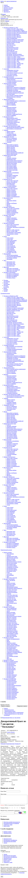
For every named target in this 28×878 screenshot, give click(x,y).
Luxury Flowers (11, 732)
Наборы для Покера (12, 203)
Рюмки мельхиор (11, 79)
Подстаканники (11, 184)
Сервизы (9, 593)
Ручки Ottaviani (10, 243)
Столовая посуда (11, 597)
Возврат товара (7, 831)
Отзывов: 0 (11, 741)
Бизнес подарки (6, 289)
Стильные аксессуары (12, 596)
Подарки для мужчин (7, 283)
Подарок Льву (10, 670)
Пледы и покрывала (12, 138)
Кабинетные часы (11, 159)
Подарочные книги (8, 116)
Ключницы (9, 174)
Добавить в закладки (6, 739)
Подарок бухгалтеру (12, 681)
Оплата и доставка (8, 7)
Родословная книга (11, 123)
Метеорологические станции (14, 162)
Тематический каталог (6, 550)
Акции (5, 842)
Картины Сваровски (12, 53)
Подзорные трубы (11, 571)
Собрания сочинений (12, 124)
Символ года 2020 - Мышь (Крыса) (15, 59)
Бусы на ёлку (10, 46)
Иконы (5, 143)
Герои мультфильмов (12, 38)
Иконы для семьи (11, 150)
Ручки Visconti (10, 248)
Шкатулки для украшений (13, 269)
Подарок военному (11, 682)
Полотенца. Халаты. (12, 139)
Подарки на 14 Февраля (13, 273)
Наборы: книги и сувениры (14, 119)
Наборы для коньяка (12, 194)
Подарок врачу (10, 684)
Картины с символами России (14, 114)
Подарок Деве (10, 666)
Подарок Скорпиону (12, 674)
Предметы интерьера (9, 223)
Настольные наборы (12, 167)
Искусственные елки (12, 51)
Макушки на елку (11, 45)
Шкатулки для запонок (12, 268)
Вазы (8, 640)
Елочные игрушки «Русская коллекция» (17, 33)
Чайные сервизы (11, 131)
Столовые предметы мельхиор (14, 80)
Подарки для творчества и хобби (12, 126)
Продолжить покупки (22, 706)
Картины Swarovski (12, 110)
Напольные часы (11, 261)
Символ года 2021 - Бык (13, 60)
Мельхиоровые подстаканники (14, 78)
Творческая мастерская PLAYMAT (15, 127)
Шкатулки (6, 267)
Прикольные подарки (12, 631)
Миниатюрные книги (12, 118)
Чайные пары (10, 132)
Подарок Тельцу (11, 677)
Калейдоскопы (10, 86)
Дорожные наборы (11, 210)
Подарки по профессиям (10, 678)
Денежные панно (11, 108)
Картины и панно (11, 560)
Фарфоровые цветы (12, 600)
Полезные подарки (11, 629)
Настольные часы (11, 264)
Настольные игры (8, 198)
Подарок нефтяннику (12, 689)
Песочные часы (10, 265)
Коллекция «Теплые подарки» (14, 54)
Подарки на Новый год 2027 (11, 27)
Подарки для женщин (7, 281)
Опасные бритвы (11, 214)
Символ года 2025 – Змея (13, 66)
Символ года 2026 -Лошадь (13, 67)
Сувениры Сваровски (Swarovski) (15, 92)
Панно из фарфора (11, 115)
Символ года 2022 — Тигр (13, 62)
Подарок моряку (11, 686)
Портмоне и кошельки (12, 175)
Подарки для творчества (13, 624)
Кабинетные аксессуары (10, 155)
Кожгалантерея (7, 171)
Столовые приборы (12, 82)
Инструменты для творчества (14, 128)
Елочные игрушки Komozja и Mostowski (17, 31)
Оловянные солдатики (12, 90)
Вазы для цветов (11, 580)
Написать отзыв (19, 741)
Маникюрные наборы (12, 587)
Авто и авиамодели (12, 608)
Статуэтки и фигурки (12, 595)
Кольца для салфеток (12, 182)
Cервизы (6, 130)
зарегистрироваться (11, 1)
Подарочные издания (12, 120)
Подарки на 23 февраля (12, 275)
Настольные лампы (11, 166)
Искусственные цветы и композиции (16, 100)
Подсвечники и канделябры (14, 232)
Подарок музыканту (12, 688)
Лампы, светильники (12, 644)
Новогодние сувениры (12, 49)
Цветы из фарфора (11, 104)
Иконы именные (11, 148)
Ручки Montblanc (11, 241)
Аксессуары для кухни (12, 180)
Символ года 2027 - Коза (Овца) (15, 29)
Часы (5, 260)
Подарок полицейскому (13, 692)
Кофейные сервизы (11, 135)
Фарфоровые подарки (12, 653)
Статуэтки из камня (12, 74)
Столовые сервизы (11, 134)
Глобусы (9, 156)
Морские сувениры (11, 164)
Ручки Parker (10, 244)
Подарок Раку (10, 673)
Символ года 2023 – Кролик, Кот (15, 63)
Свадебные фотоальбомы (13, 651)
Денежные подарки (12, 84)
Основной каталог (5, 293)
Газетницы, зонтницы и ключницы (15, 227)
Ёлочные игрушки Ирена (13, 34)
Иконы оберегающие (12, 154)
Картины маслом (11, 112)
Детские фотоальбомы (12, 255)
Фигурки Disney (11, 94)
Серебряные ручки (11, 251)
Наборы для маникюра (12, 212)
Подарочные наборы (12, 569)
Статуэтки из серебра (12, 71)
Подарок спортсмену (12, 693)
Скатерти (9, 142)
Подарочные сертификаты (10, 840)
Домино (9, 199)
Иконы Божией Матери (13, 146)
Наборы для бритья (11, 211)
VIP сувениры (10, 553)
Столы (8, 235)
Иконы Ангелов (11, 147)
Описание (3, 743)
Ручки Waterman (11, 249)
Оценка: (3, 808)
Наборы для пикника (12, 219)
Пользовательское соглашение (11, 823)
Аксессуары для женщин (13, 208)
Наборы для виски (11, 191)
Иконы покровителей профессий (15, 152)
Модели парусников (12, 163)
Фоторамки (9, 259)
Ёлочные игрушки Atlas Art (14, 35)
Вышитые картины (11, 107)
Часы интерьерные (11, 635)
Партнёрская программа (10, 841)
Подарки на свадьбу (6, 286)
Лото (8, 202)
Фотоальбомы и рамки (12, 633)
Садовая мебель (11, 221)
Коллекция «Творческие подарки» (15, 55)
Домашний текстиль (9, 136)
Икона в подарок (11, 559)
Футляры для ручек (11, 252)
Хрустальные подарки (12, 656)
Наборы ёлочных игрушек (13, 42)
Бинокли (9, 216)
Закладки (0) (7, 11)
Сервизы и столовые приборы (14, 652)
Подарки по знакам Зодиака (11, 661)
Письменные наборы (12, 168)
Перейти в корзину (5, 706)
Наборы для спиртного (9, 187)
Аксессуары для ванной (13, 224)
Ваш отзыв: (3, 794)
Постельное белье (11, 140)
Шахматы (9, 206)
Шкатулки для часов (12, 271)
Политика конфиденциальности (12, 822)
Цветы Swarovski (11, 103)
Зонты (8, 581)
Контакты (6, 10)
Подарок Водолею (11, 665)
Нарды (8, 204)
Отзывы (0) (18, 743)
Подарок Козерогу (11, 669)
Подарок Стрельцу (11, 676)
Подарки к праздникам (9, 272)
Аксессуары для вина (12, 188)
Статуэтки (6, 68)
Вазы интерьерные (11, 225)
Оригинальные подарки (10, 83)
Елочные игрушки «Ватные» (14, 37)
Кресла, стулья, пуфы (12, 231)
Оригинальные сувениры (13, 645)
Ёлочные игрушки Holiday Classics (15, 30)
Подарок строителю (12, 694)
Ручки (5, 236)
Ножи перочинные (11, 621)
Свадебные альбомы (12, 257)
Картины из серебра (12, 111)
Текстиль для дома (11, 599)
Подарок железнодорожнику (14, 685)
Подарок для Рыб (11, 668)
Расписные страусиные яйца (14, 91)
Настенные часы (11, 263)
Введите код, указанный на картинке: (10, 810)
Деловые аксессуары (12, 556)
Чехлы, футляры (11, 178)
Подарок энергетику (12, 697)
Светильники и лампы (12, 233)
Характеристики (10, 743)
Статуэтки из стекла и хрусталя (15, 72)
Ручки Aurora (10, 237)
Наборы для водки (11, 192)
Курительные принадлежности (14, 160)
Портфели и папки (11, 176)
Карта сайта (7, 826)
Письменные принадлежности (14, 588)
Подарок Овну (10, 672)
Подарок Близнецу (11, 662)
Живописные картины (12, 557)
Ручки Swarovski (11, 245)
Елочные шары (10, 43)
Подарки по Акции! (9, 660)
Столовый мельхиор (9, 76)
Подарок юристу (11, 698)
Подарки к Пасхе (11, 277)
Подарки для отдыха (9, 215)
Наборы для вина (11, 190)
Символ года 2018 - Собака (13, 57)
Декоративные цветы (9, 99)
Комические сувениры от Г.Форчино (16, 87)
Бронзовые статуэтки (12, 75)
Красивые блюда (11, 183)
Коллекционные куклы (12, 47)
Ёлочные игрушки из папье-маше (15, 39)
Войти (2, 1)
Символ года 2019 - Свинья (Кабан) (16, 58)
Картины (6, 106)
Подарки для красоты (9, 207)
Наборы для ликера (11, 195)
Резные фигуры (10, 50)
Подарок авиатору (11, 680)
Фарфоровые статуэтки (12, 70)
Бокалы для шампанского (13, 639)
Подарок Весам (10, 664)
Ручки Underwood (11, 247)
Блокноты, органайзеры (13, 172)
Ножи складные (11, 220)
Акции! (5, 291)
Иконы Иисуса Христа (12, 144)
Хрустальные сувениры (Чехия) (15, 95)
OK (2, 876)
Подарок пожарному (12, 690)
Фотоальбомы (7, 253)
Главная (6, 5)
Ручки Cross (10, 239)
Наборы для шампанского (13, 196)
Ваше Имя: (3, 791)
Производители (8, 9)
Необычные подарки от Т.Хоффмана (16, 88)
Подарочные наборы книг (13, 122)
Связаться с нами (8, 824)
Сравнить (13, 739)
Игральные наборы (11, 200)
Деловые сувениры (11, 158)
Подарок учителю (11, 696)
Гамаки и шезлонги (12, 218)
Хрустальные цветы (12, 102)
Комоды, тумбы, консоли (13, 229)
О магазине (6, 6)
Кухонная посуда (8, 179)
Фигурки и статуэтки (12, 170)
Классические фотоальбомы (14, 256)
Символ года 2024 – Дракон (14, 64)
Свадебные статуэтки (12, 649)
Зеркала (9, 228)
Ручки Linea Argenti (12, 240)
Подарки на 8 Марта (12, 276)
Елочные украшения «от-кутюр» (15, 41)
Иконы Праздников (12, 151)
